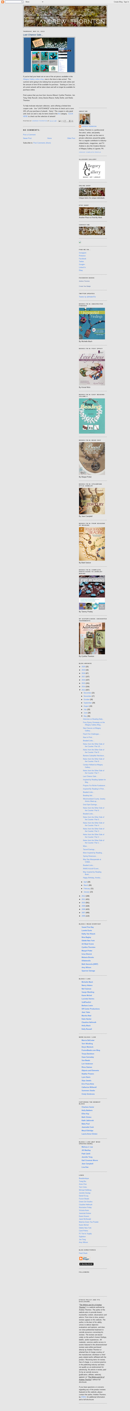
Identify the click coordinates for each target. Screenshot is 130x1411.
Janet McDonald (85, 1219)
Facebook (82, 259)
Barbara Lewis (87, 1006)
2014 (84, 687)
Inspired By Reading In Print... (94, 789)
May (85, 716)
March (86, 885)
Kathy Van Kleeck (88, 934)
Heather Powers (88, 1074)
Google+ (82, 264)
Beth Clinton (86, 1117)
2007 (84, 913)
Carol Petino (83, 1231)
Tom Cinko (83, 1187)
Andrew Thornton (89, 126)
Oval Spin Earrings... (90, 805)
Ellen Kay (85, 1114)
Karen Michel (87, 995)
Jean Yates (86, 1012)
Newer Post (27, 138)
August (86, 706)
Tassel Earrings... (89, 849)
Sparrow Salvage (88, 971)
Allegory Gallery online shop (33, 79)
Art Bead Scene (88, 944)
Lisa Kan (85, 1167)
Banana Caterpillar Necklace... (94, 756)
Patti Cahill (86, 1154)
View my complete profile (90, 152)
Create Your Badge (85, 286)
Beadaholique (84, 1178)
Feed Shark (83, 1253)
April (85, 882)
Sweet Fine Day (88, 927)
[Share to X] (67, 121)
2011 (84, 899)
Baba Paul (86, 1124)
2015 (84, 683)
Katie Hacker (86, 1019)
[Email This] (62, 121)
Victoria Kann (84, 1210)
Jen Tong (82, 1239)
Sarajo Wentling (88, 992)
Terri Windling (87, 1044)
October (87, 699)
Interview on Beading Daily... (93, 719)
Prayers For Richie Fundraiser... (94, 785)
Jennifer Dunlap (84, 1193)
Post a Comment (29, 135)
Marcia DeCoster (88, 1040)
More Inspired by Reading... (93, 853)
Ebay (81, 270)
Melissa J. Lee (87, 1147)
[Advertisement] (93, 67)
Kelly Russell (87, 1029)
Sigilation (82, 1237)
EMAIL (83, 1397)
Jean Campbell (87, 1164)
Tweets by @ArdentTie (87, 297)
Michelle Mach (87, 982)
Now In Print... (88, 737)
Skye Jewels (86, 1081)
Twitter (81, 261)
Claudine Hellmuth (89, 1022)
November (88, 696)
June (86, 713)
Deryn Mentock (87, 1047)
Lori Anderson (87, 1064)
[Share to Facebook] (70, 121)
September (88, 703)
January (87, 892)
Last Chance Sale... (90, 776)
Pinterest (82, 256)
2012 (84, 896)
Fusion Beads (84, 1199)
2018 (84, 673)
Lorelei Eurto (87, 930)
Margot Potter (87, 951)
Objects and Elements (90, 1070)
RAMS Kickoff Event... (91, 869)
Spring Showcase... (90, 856)
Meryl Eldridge (87, 1131)
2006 (84, 916)
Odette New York (88, 941)
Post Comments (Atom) (42, 143)
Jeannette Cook (88, 1127)
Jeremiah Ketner (85, 1213)
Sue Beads (86, 1060)
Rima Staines (87, 1067)
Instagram (82, 253)
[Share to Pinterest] (72, 121)
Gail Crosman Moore (90, 1160)
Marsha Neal (86, 1016)
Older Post (71, 138)
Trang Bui (82, 1181)
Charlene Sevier (88, 1107)
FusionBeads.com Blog (91, 1050)
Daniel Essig (83, 1196)
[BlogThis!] (65, 121)
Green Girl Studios (86, 1202)
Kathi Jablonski (88, 1120)
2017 (84, 677)
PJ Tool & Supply (85, 1234)
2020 (84, 667)
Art (59, 114)
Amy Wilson (86, 967)
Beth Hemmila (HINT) (90, 964)
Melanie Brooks (88, 957)
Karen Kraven (84, 1216)
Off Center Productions (91, 1009)
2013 (84, 690)
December (88, 693)
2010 (84, 903)
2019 (84, 670)
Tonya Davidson (88, 1054)
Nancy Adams (87, 985)
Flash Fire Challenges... (92, 734)
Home (49, 138)
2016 (84, 680)
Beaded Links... (89, 741)
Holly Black (86, 1026)
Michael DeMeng (85, 1190)
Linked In (82, 267)
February (87, 889)
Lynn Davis (86, 1077)
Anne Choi (83, 1184)
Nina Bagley (86, 937)
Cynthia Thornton (88, 947)
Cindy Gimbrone (88, 1094)
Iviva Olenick (87, 954)
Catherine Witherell (89, 1087)
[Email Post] (59, 121)
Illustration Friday (85, 1207)
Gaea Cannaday (88, 1057)
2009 (84, 906)
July (85, 709)
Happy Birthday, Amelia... (92, 878)
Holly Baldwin (87, 1110)
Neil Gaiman (86, 989)
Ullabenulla (86, 961)
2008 (84, 909)
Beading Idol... (88, 795)
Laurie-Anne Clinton (89, 1134)
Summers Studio (88, 1091)
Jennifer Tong (87, 1157)
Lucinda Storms (88, 999)
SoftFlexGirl (86, 1002)
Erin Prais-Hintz (88, 1084)
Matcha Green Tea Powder (89, 1222)
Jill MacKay (86, 1150)
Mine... (85, 846)
